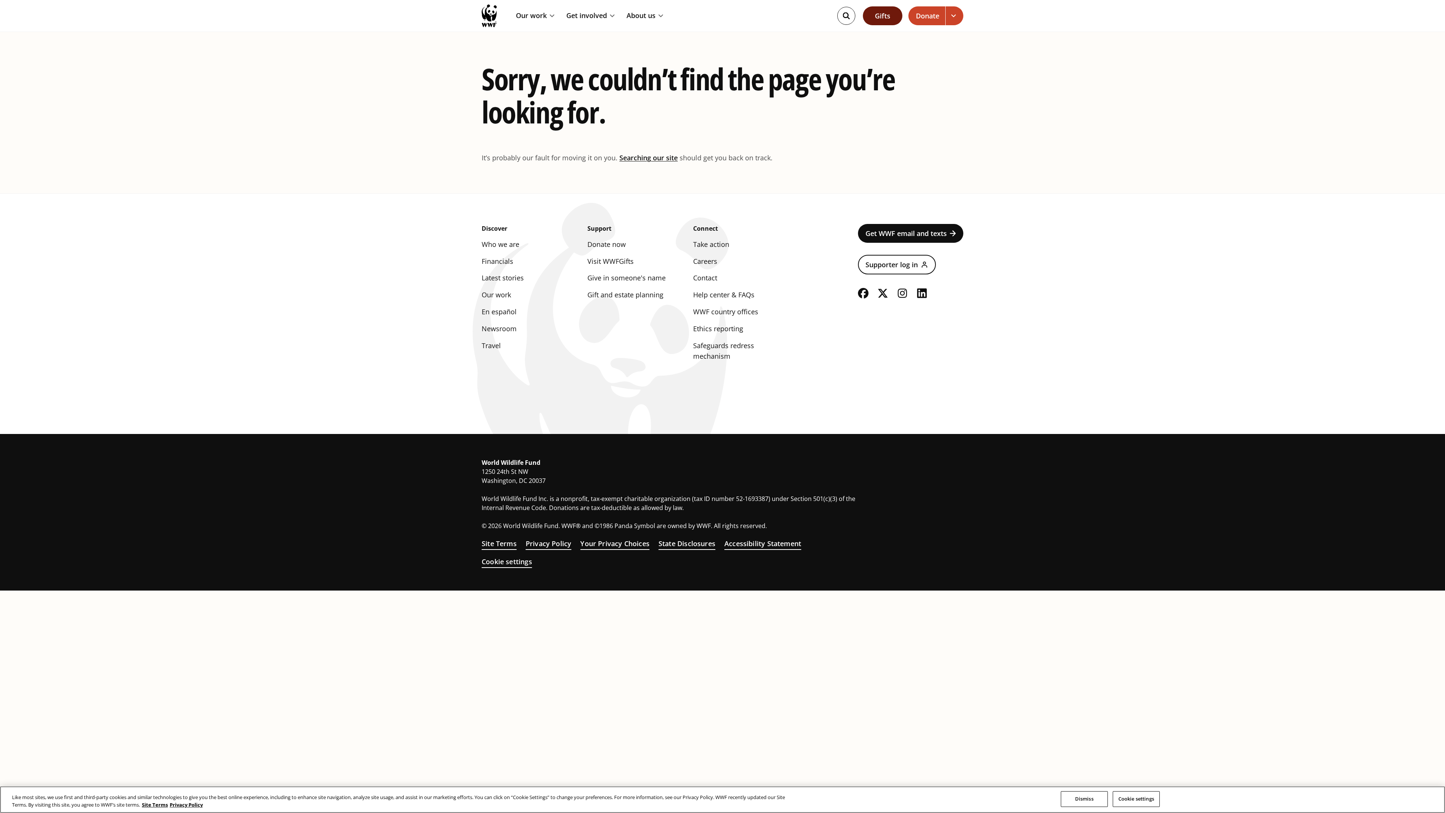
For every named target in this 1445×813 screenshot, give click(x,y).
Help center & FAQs (723, 294)
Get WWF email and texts (906, 233)
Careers (705, 261)
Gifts (882, 15)
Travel (491, 345)
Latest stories (503, 277)
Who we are (500, 244)
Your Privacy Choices (614, 543)
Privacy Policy (549, 543)
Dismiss (1084, 798)
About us (641, 16)
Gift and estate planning (625, 294)
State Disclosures (687, 543)
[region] (722, 799)
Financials (497, 261)
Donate (927, 15)
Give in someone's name (626, 277)
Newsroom (499, 328)
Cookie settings (507, 561)
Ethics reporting (718, 328)
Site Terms (499, 543)
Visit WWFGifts (610, 261)
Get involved (586, 16)
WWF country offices (725, 311)
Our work (531, 16)
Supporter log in (891, 264)
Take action (711, 244)
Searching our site (648, 157)
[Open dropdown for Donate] (954, 15)
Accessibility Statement (762, 543)
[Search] (846, 16)
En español (499, 311)
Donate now (606, 244)
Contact (705, 277)
